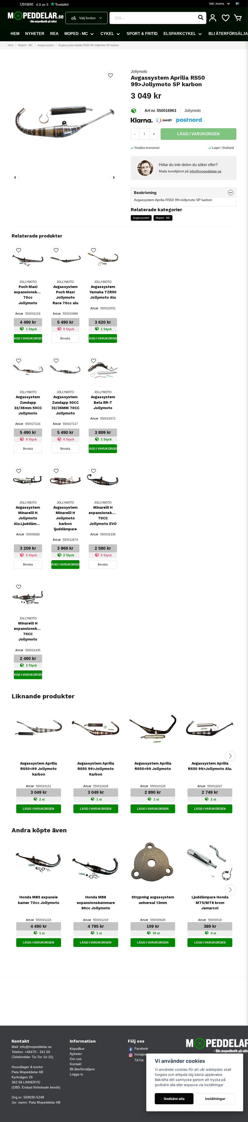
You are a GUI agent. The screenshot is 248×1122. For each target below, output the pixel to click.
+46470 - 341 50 (37, 1052)
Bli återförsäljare (82, 1069)
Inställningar (215, 1099)
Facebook (141, 1048)
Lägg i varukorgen (28, 338)
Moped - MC (76, 34)
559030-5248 (33, 1097)
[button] (237, 4)
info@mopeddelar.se (205, 171)
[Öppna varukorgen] (238, 18)
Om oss (76, 1059)
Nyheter (34, 34)
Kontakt (75, 1064)
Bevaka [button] (65, 338)
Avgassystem (46, 45)
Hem (15, 34)
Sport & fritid (142, 34)
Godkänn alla (174, 1099)
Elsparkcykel (179, 34)
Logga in (76, 1074)
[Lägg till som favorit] (225, 18)
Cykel (107, 34)
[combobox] (86, 18)
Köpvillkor (77, 1049)
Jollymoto (139, 71)
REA (54, 34)
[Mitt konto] (212, 18)
